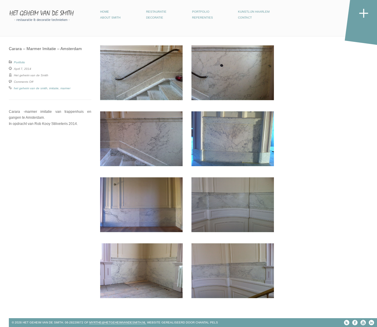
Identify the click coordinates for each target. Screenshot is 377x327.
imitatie (54, 88)
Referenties (202, 17)
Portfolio (200, 11)
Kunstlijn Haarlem (253, 11)
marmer (65, 88)
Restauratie (156, 11)
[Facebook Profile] (355, 322)
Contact (245, 17)
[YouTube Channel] (363, 322)
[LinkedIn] (371, 322)
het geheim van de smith (30, 88)
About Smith (110, 17)
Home (104, 11)
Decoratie (154, 17)
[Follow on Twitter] (346, 322)
